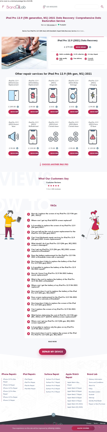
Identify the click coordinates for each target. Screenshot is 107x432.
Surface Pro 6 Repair (53, 385)
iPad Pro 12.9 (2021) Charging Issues (93, 83)
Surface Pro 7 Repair (53, 382)
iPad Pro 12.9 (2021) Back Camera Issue (73, 124)
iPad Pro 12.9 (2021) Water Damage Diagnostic (73, 83)
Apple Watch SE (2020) (75, 407)
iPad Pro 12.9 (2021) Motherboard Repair (33, 124)
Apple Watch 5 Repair (74, 401)
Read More (52, 341)
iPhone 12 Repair (9, 400)
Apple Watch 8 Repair (74, 391)
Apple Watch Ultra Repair (73, 383)
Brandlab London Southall (94, 393)
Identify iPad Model (95, 401)
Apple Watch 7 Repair (74, 394)
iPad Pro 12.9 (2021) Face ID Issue (93, 124)
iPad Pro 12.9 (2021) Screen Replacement (14, 83)
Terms (96, 423)
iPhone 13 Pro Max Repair (9, 392)
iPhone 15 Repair (9, 385)
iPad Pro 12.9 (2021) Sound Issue (13, 124)
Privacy (89, 423)
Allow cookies (83, 428)
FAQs (90, 388)
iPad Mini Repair (30, 388)
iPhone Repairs (9, 374)
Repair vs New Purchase (97, 404)
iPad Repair (28, 379)
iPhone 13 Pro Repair (10, 397)
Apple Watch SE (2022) (75, 404)
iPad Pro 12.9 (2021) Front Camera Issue (53, 124)
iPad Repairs (29, 374)
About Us (92, 385)
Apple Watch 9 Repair (74, 388)
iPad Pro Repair (30, 382)
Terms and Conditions (96, 382)
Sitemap (91, 397)
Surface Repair (51, 374)
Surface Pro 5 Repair (53, 388)
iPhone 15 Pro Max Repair (9, 380)
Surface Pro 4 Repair (53, 392)
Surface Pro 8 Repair (53, 379)
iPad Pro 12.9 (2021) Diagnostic (53, 83)
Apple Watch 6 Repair (74, 397)
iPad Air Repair (29, 385)
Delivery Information (95, 379)
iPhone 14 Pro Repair (10, 388)
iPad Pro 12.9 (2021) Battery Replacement (34, 83)
